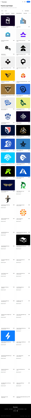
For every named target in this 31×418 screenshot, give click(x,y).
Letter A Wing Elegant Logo (4, 191)
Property (2, 13)
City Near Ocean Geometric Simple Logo (22, 232)
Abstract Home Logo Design (5, 40)
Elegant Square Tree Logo (4, 396)
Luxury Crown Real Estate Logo (21, 369)
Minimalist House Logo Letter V (5, 81)
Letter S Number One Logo (4, 273)
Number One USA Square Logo (21, 259)
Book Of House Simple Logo (4, 26)
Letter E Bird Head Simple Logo (21, 163)
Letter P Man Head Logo (20, 95)
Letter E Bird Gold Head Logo (5, 232)
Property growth (7, 13)
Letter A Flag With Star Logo (20, 177)
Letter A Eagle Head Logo (4, 177)
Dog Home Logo (3, 54)
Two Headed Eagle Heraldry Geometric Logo (7, 95)
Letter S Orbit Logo (19, 122)
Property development (19, 13)
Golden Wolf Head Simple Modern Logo (6, 355)
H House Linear (18, 26)
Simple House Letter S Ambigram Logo (6, 314)
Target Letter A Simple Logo (4, 369)
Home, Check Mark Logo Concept (21, 40)
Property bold (25, 13)
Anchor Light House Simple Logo (5, 328)
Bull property (12, 13)
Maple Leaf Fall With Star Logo (5, 218)
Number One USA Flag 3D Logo (21, 273)
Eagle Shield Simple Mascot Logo (5, 136)
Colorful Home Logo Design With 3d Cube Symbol (23, 81)
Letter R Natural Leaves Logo (20, 191)
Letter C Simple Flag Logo (20, 355)
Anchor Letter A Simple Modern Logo (21, 314)
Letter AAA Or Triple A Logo (20, 136)
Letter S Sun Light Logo (20, 218)
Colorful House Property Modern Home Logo (22, 396)
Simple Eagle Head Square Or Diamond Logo (7, 163)
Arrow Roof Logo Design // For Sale (21, 54)
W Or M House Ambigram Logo (5, 259)
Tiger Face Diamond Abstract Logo (21, 328)
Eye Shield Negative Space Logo (5, 122)
